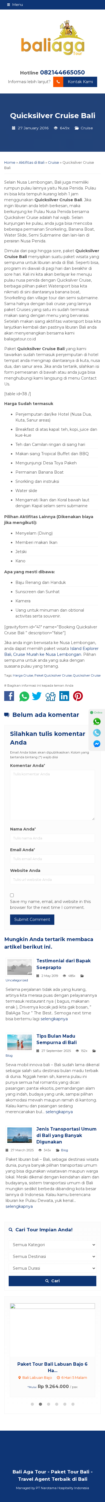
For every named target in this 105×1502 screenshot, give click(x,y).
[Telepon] (97, 733)
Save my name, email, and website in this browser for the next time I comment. (50, 904)
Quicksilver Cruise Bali (52, 115)
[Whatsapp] (97, 721)
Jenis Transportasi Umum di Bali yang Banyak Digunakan (66, 1135)
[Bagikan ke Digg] (52, 698)
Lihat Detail (57, 1329)
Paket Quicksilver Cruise (53, 675)
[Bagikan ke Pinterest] (79, 698)
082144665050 (62, 72)
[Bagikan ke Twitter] (38, 698)
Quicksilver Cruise (87, 675)
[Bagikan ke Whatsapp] (24, 698)
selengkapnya (54, 1018)
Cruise (87, 128)
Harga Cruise (23, 675)
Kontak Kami (80, 81)
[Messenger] (97, 744)
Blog (9, 1056)
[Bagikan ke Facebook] (10, 698)
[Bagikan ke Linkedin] (65, 698)
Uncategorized (17, 980)
